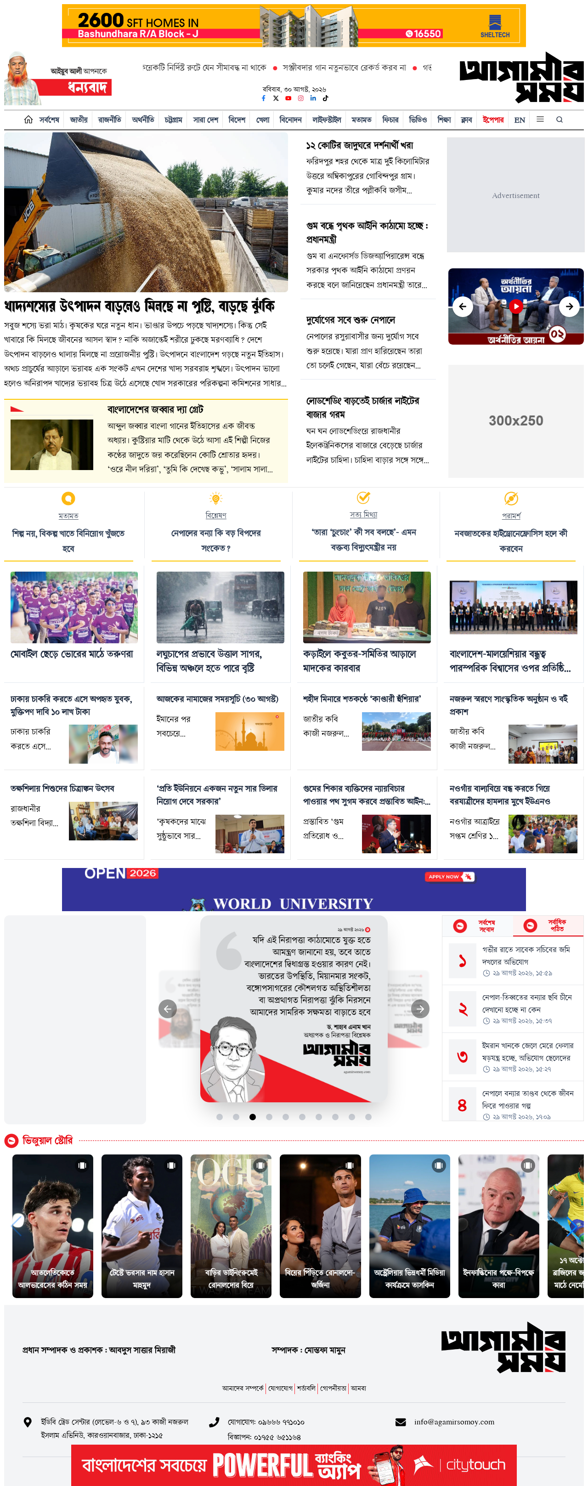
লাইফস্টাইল (327, 120)
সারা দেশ (205, 120)
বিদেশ (237, 120)
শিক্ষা (444, 120)
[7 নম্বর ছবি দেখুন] (319, 1117)
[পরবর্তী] (569, 306)
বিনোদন (291, 120)
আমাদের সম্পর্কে (243, 1388)
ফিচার (391, 120)
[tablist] (512, 926)
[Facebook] (263, 98)
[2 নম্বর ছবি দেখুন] (236, 1117)
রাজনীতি (109, 120)
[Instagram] (301, 98)
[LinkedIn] (313, 98)
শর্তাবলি (306, 1388)
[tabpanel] (512, 1029)
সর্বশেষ (49, 120)
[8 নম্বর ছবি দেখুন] (335, 1117)
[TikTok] (325, 98)
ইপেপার (493, 120)
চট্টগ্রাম (173, 120)
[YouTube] (288, 98)
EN (519, 120)
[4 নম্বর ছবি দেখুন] (269, 1117)
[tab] (477, 926)
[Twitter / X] (276, 98)
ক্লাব (466, 120)
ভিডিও (418, 120)
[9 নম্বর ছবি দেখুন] (352, 1117)
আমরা (358, 1388)
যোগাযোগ (280, 1388)
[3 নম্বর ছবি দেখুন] (253, 1117)
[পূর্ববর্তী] (462, 306)
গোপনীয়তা (333, 1388)
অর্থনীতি (143, 120)
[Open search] (560, 119)
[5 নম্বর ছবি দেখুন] (286, 1117)
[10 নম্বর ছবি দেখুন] (368, 1117)
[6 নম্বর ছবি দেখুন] (302, 1117)
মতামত (362, 120)
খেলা (262, 120)
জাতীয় (79, 120)
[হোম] (26, 120)
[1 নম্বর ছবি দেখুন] (220, 1117)
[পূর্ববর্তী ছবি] (167, 1008)
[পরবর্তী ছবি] (420, 1008)
